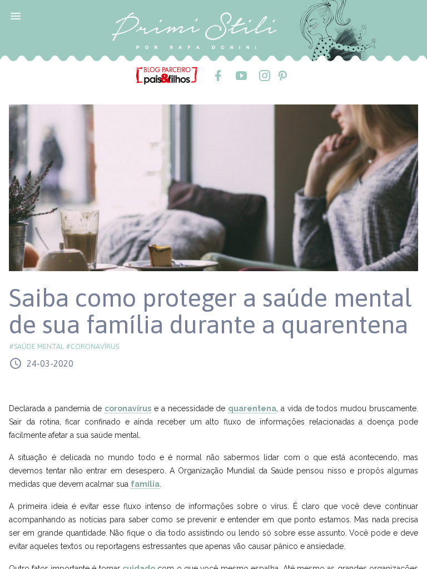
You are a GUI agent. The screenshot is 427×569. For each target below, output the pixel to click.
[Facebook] (217, 75)
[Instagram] (264, 75)
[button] (15, 15)
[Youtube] (241, 75)
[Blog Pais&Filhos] (166, 75)
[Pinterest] (282, 75)
